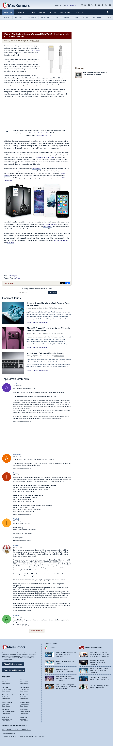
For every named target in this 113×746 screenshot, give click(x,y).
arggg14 (16, 615)
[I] (6, 480)
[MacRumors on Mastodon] (95, 5)
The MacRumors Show (93, 648)
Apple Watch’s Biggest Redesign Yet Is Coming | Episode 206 (98, 662)
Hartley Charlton (59, 356)
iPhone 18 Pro (31, 17)
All (109, 17)
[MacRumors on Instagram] (85, 5)
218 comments (43, 322)
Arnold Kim (5, 680)
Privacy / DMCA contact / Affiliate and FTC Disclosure (16, 729)
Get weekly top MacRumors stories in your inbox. (37, 288)
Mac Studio (18, 17)
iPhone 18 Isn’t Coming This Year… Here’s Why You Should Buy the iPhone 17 (66, 686)
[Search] (109, 12)
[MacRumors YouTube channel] (99, 5)
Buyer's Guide (65, 12)
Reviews (53, 12)
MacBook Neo (97, 17)
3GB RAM (10, 242)
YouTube (52, 648)
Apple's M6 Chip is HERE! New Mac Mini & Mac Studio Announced (66, 654)
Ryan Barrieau (24, 709)
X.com (8, 683)
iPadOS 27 (66, 17)
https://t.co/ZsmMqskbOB (39, 133)
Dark (43, 736)
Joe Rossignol (58, 333)
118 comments (43, 370)
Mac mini (7, 17)
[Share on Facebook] (67, 283)
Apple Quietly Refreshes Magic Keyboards (44, 353)
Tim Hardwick (58, 308)
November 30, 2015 (44, 135)
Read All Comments (37, 631)
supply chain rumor (29, 171)
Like (24, 421)
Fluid (26, 736)
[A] (6, 391)
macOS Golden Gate (81, 17)
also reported (47, 226)
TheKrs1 (16, 519)
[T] (6, 527)
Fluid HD (31, 736)
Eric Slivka (23, 680)
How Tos (42, 12)
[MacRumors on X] (92, 5)
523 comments (9, 283)
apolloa (15, 384)
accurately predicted (50, 224)
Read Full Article (31, 322)
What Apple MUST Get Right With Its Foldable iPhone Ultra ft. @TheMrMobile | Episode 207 (100, 654)
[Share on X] (62, 283)
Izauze (15, 473)
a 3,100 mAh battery (61, 240)
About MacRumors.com (13, 664)
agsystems (17, 454)
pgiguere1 (16, 545)
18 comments (42, 347)
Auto (36, 736)
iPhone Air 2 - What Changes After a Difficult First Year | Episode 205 (99, 670)
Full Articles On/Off (18, 736)
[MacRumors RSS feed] (106, 5)
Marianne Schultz (25, 702)
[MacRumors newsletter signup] (110, 5)
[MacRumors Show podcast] (82, 5)
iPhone (17, 278)
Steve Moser (5, 717)
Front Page (8, 12)
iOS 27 (56, 17)
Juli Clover (35, 41)
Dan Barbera (5, 709)
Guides (32, 12)
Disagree (28, 421)
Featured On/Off (7, 736)
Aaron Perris (23, 717)
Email (3, 683)
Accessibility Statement (8, 733)
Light (39, 736)
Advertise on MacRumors (14, 670)
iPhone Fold (45, 17)
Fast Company (35, 50)
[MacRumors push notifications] (103, 5)
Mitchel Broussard (7, 694)
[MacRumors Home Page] (16, 5)
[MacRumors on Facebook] (89, 5)
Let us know (71, 5)
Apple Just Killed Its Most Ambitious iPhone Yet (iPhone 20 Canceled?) (65, 678)
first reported (36, 168)
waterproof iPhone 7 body (45, 157)
